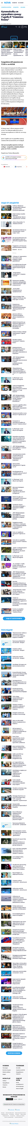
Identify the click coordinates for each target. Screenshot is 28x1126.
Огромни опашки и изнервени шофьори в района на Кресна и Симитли (18, 707)
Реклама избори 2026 (10, 1112)
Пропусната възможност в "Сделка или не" (18, 465)
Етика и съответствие (8, 1117)
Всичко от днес (7, 1070)
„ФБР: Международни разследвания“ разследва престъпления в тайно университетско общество (19, 360)
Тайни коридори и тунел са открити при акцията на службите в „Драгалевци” (19, 833)
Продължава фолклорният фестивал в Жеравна (19, 805)
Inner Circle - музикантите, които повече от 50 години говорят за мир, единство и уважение (18, 739)
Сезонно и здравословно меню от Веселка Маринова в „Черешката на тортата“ (19, 407)
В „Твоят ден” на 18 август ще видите (17, 556)
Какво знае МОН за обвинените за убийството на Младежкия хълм (17, 756)
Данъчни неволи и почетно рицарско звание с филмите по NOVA (18, 316)
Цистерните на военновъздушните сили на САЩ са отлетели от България (19, 683)
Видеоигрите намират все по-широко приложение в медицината (18, 981)
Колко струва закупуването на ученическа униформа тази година (18, 782)
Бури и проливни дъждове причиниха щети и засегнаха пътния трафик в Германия (19, 851)
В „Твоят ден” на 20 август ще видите (17, 429)
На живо (20, 2)
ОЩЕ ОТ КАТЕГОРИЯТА (14, 618)
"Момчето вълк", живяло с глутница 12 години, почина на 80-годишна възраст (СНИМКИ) (19, 635)
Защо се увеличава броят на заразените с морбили (19, 722)
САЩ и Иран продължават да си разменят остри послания (18, 699)
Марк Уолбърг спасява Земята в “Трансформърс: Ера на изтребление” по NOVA (18, 216)
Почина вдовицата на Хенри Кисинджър (18, 914)
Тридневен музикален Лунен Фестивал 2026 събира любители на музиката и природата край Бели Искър (19, 439)
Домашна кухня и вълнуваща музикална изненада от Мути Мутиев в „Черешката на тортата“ (19, 350)
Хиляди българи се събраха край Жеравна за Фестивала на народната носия (19, 1045)
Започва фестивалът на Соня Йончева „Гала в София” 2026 (19, 231)
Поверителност (6, 1115)
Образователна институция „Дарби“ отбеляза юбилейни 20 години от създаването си (19, 371)
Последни (5, 1067)
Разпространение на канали (20, 1112)
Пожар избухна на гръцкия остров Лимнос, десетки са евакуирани (19, 907)
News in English (19, 1088)
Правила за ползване (20, 1115)
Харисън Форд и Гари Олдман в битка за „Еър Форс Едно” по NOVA (19, 298)
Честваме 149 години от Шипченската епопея (19, 665)
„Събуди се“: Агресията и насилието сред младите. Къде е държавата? (19, 259)
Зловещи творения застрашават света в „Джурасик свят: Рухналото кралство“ (18, 208)
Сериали (5, 1084)
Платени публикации (19, 1117)
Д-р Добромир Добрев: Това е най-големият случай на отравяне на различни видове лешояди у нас (18, 990)
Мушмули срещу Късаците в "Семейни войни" (18, 341)
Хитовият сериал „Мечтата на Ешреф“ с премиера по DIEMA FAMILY (18, 507)
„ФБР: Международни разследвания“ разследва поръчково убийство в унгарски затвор (18, 515)
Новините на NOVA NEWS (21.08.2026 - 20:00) (19, 972)
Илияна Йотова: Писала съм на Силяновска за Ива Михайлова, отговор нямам (19, 674)
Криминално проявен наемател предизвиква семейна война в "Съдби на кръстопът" (19, 283)
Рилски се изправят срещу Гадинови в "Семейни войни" (17, 610)
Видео (4, 1074)
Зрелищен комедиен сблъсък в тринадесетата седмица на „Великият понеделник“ (18, 490)
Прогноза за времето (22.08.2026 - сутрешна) (19, 823)
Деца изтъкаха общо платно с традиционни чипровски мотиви (18, 748)
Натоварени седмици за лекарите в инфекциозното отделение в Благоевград (19, 773)
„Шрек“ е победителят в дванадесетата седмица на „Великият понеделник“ (19, 550)
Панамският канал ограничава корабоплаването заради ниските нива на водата (19, 1007)
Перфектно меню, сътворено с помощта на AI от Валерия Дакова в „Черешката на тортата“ (19, 525)
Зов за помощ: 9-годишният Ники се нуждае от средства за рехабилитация (19, 731)
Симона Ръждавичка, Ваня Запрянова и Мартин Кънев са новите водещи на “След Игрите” (19, 388)
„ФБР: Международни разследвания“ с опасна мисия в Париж (19, 448)
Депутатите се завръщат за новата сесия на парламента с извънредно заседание (19, 1028)
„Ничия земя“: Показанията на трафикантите (17, 290)
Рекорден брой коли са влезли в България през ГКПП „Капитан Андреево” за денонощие (19, 798)
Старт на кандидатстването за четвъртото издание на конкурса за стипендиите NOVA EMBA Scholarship (19, 601)
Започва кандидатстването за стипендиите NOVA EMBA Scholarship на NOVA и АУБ (19, 584)
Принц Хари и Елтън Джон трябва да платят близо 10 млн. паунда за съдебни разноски (19, 965)
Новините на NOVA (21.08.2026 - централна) (19, 997)
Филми (4, 1087)
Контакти (17, 1114)
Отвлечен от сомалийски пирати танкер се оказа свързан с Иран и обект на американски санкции (19, 899)
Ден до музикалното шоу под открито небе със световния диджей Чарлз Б (19, 240)
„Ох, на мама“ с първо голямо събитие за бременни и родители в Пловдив (19, 566)
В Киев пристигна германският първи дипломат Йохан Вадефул (19, 690)
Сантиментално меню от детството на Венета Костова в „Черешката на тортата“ (18, 457)
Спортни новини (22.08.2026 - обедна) (18, 649)
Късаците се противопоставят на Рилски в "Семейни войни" (19, 422)
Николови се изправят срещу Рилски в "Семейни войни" (19, 541)
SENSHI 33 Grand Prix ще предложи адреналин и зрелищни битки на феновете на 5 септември (18, 325)
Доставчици (11, 1114)
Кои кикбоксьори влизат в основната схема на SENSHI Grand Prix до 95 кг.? (19, 267)
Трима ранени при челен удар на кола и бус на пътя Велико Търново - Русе (19, 924)
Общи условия (23, 1114)
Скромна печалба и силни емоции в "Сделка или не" (19, 413)
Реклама (2, 1112)
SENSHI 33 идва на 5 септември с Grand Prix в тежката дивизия (19, 498)
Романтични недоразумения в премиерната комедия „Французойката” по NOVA (19, 307)
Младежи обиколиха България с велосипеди (18, 713)
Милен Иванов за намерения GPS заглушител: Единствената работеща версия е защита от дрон (18, 815)
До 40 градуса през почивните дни (17, 857)
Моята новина (6, 1072)
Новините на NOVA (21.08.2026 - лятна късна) (19, 889)
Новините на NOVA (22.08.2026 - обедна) (18, 657)
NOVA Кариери (20, 1086)
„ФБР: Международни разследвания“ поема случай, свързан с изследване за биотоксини (18, 398)
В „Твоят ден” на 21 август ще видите (17, 378)
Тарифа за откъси (4, 1114)
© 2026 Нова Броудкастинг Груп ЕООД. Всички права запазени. (14, 1121)
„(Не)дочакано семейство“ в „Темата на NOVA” (18, 274)
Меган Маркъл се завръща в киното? (17, 873)
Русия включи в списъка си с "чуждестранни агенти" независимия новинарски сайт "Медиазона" (18, 941)
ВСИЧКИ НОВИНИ (14, 1053)
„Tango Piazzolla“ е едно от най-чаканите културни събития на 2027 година (19, 592)
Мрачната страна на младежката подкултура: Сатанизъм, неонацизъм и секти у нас (19, 1036)
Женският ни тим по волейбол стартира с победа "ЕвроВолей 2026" (19, 949)
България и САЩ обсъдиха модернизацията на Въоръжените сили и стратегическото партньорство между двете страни (19, 1018)
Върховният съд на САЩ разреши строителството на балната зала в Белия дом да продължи (19, 842)
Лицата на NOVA (20, 1070)
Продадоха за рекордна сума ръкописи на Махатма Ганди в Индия (19, 957)
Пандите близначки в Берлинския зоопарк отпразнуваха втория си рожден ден (19, 932)
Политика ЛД (12, 1115)
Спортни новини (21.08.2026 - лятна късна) (19, 881)
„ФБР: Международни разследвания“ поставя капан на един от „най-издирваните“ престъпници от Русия (19, 575)
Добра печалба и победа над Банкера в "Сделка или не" (19, 333)
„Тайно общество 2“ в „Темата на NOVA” (18, 222)
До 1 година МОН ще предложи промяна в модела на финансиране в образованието (19, 764)
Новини (14, 2)
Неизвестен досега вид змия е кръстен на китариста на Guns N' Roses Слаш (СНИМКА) (19, 867)
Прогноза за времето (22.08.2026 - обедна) (18, 641)
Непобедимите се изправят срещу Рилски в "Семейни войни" (19, 473)
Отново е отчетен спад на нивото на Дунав (19, 788)
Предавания (6, 1082)
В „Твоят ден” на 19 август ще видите (17, 480)
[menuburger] (2, 2)
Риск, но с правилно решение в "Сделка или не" (18, 533)
